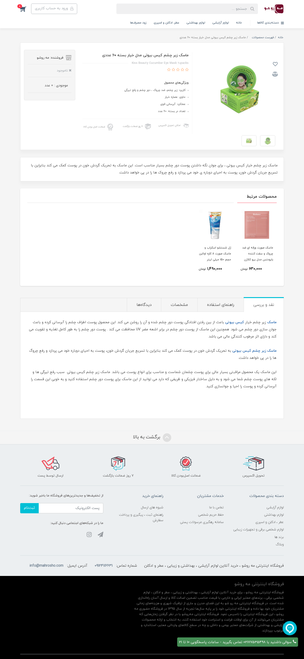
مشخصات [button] (179, 305)
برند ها (279, 537)
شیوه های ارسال (152, 507)
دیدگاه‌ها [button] (144, 305)
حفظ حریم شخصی (211, 515)
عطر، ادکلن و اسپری (166, 23)
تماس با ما (216, 507)
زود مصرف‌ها (138, 23)
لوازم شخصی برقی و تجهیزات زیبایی (258, 529)
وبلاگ (280, 544)
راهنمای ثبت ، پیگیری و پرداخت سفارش (141, 518)
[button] (25, 9)
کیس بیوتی (234, 322)
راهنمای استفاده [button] (220, 305)
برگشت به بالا (147, 437)
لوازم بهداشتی (195, 23)
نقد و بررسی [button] (263, 305)
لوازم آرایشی (220, 23)
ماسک (271, 322)
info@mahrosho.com (46, 565)
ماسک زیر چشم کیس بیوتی (254, 350)
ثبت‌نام (29, 507)
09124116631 (104, 565)
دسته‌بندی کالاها (268, 23)
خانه (239, 23)
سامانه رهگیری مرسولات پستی (202, 522)
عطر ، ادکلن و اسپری (269, 522)
